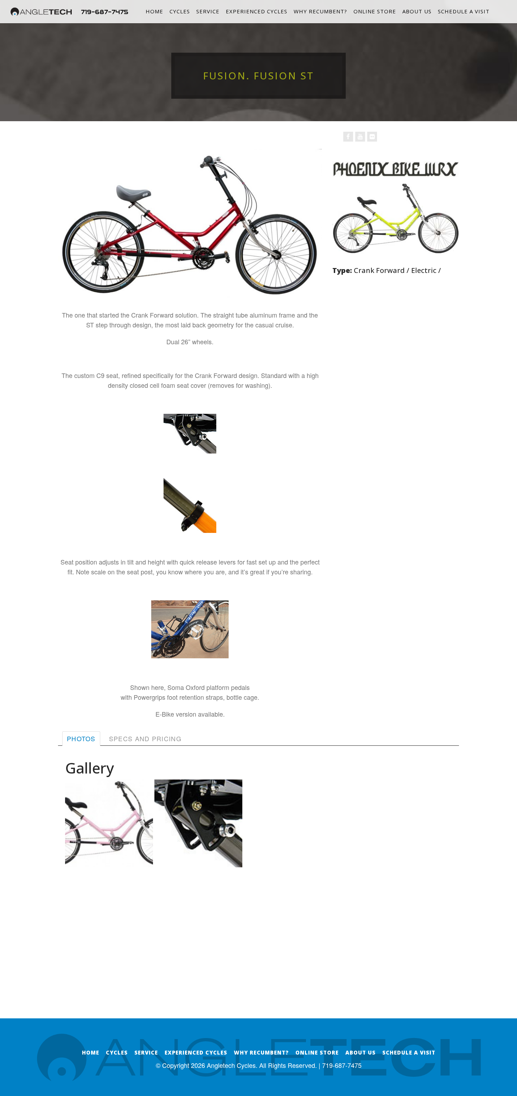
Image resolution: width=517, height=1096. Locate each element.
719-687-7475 (104, 12)
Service (207, 11)
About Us (417, 11)
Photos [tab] (81, 738)
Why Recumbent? (320, 11)
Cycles (180, 11)
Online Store (374, 11)
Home (154, 11)
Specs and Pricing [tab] (145, 738)
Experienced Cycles (256, 11)
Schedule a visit (464, 11)
